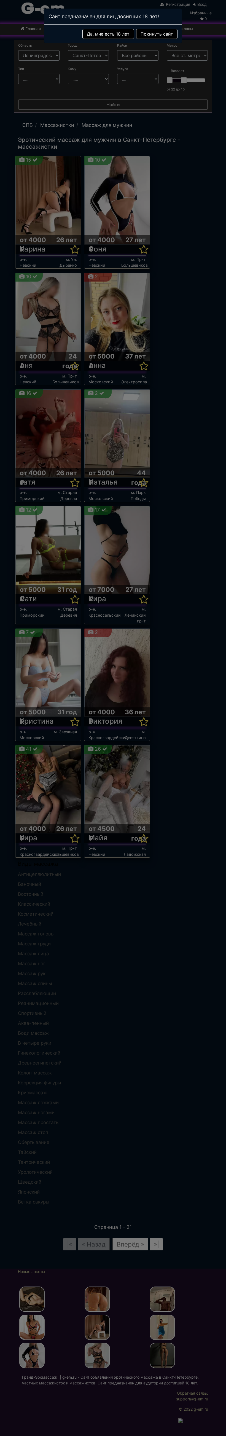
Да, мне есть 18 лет (108, 34)
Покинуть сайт (157, 34)
